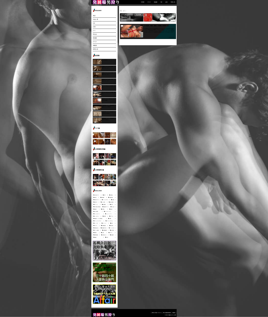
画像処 (173, 312)
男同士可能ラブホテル (157, 312)
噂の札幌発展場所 (167, 312)
